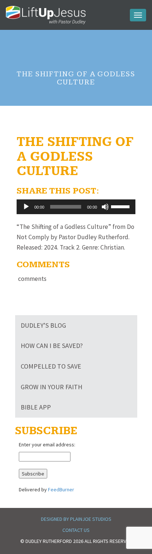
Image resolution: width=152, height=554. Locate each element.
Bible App (36, 407)
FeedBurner (61, 489)
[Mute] (105, 206)
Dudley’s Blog (43, 325)
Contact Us (76, 530)
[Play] (26, 206)
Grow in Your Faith (51, 387)
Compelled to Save (51, 366)
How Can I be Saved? (52, 345)
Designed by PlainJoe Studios (76, 519)
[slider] (121, 206)
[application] (76, 206)
